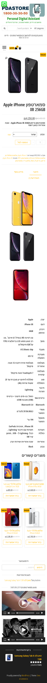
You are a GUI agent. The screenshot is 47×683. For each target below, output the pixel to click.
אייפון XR (37, 161)
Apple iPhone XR (7, 158)
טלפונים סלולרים (11, 155)
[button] (23, 603)
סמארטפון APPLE (23, 158)
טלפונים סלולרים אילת (37, 158)
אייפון (43, 161)
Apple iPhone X (22, 155)
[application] (23, 603)
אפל (32, 161)
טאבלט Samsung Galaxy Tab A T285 (17, 580)
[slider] (25, 613)
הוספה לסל (23, 142)
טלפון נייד (26, 161)
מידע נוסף (18, 171)
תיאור (35, 171)
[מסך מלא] (5, 613)
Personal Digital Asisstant (23, 18)
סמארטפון (19, 161)
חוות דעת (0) (33, 178)
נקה (9, 134)
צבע (42, 134)
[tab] (37, 172)
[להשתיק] (9, 613)
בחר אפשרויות (34, 495)
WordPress (26, 675)
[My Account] (20, 48)
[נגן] (42, 613)
